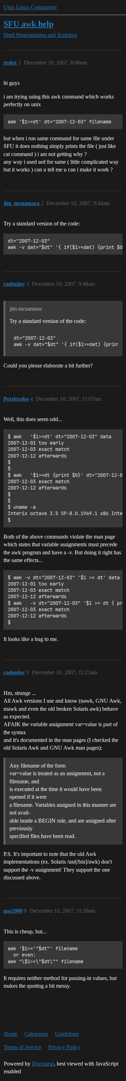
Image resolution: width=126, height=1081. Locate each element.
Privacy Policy (64, 1047)
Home (11, 1034)
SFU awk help (29, 23)
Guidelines (67, 1034)
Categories (36, 1034)
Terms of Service (22, 1047)
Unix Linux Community (30, 7)
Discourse (43, 1064)
